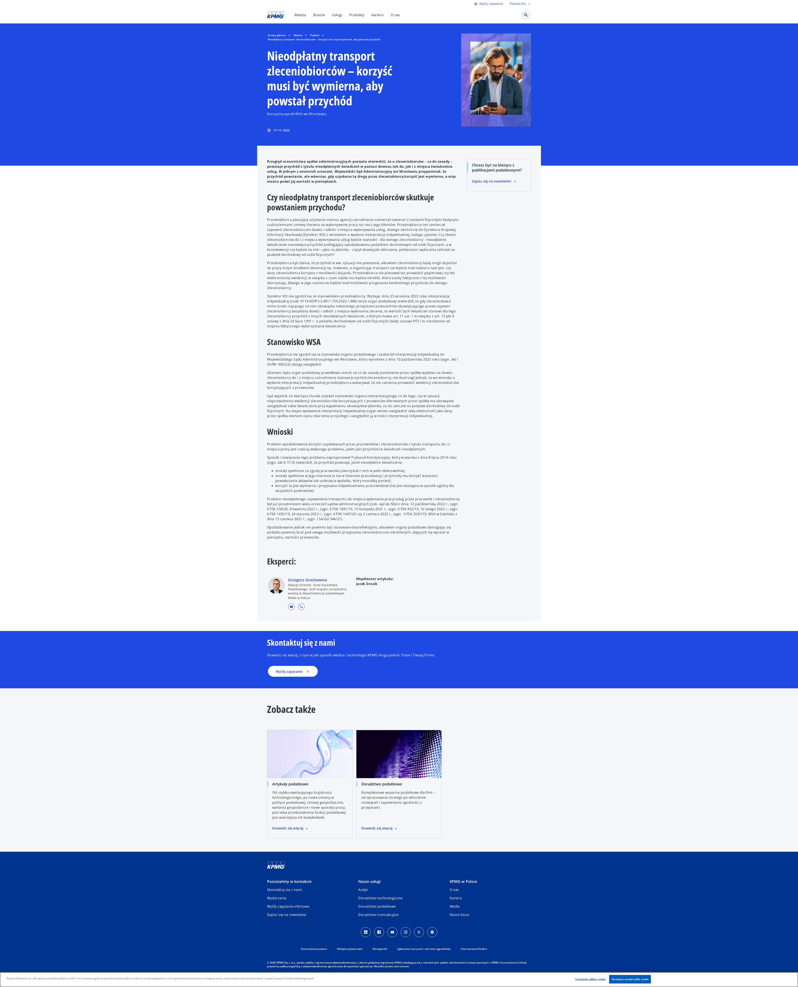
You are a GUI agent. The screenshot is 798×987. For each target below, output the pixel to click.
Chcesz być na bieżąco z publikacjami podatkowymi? (497, 168)
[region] (399, 979)
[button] (291, 606)
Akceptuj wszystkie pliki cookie (630, 979)
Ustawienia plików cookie (590, 979)
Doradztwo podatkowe (381, 783)
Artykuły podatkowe (290, 783)
